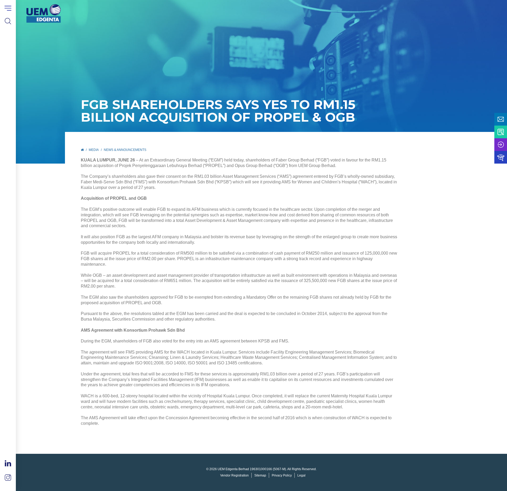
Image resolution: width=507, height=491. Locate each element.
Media (94, 150)
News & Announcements (125, 150)
